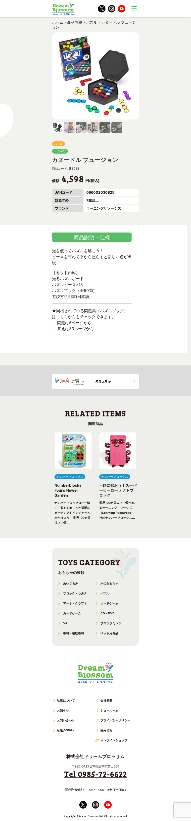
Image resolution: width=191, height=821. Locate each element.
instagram (111, 8)
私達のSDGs (65, 730)
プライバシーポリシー (115, 720)
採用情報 (106, 730)
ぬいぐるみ (70, 583)
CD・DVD (107, 613)
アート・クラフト (75, 603)
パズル (91, 22)
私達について (66, 700)
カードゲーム (72, 613)
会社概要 (106, 700)
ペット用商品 (109, 633)
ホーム (57, 22)
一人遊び (60, 151)
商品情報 (74, 22)
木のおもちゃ (109, 583)
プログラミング (110, 623)
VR (65, 623)
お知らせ (63, 710)
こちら (62, 316)
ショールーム (109, 710)
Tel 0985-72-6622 (95, 774)
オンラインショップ (113, 740)
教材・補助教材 (73, 633)
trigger (134, 8)
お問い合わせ (66, 720)
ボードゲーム (109, 603)
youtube (121, 8)
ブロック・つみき (75, 593)
